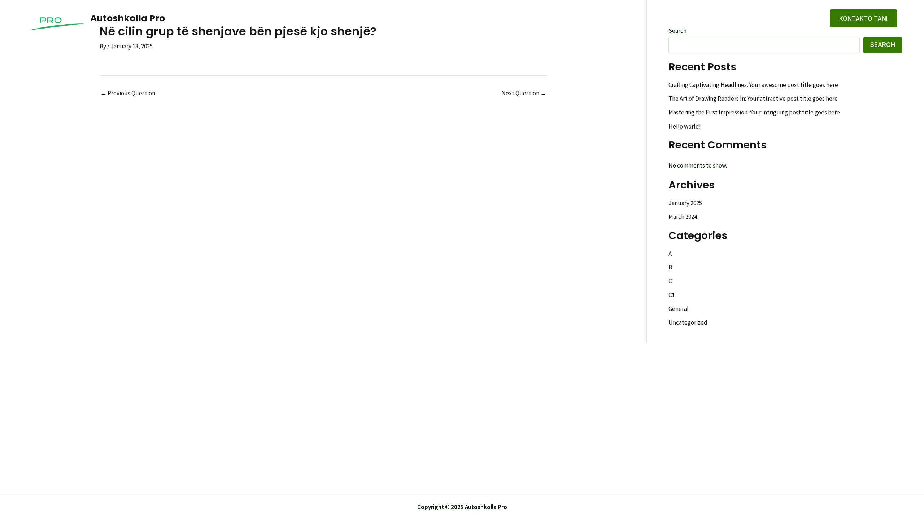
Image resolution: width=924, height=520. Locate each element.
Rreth (769, 18)
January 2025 (685, 203)
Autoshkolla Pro (127, 18)
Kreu (740, 18)
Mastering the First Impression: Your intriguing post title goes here (754, 112)
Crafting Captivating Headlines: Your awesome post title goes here (753, 85)
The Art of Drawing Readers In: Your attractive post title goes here (753, 99)
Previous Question (127, 93)
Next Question (523, 93)
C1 (671, 295)
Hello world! (684, 126)
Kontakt (803, 18)
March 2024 (682, 217)
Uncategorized (687, 322)
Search (882, 44)
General (678, 309)
